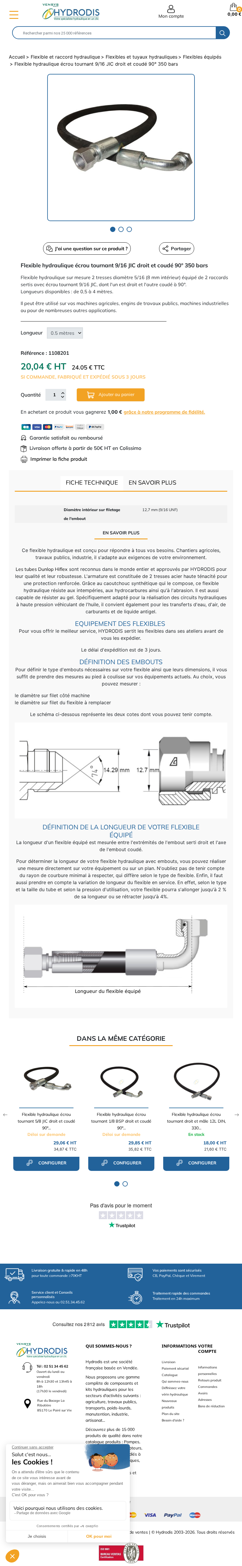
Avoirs (202, 1393)
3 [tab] (129, 229)
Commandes (207, 1387)
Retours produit (209, 1380)
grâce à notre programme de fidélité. (164, 412)
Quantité (31, 395)
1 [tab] (112, 229)
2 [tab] (121, 229)
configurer (51, 1163)
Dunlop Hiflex (52, 569)
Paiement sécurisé (175, 1368)
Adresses (205, 1400)
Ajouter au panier (115, 394)
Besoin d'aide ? (173, 1420)
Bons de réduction (211, 1406)
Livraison (168, 1362)
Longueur (31, 332)
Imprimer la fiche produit (58, 459)
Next (237, 1115)
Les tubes (26, 569)
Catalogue (170, 1375)
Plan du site (170, 1414)
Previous (5, 1115)
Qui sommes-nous (175, 1381)
